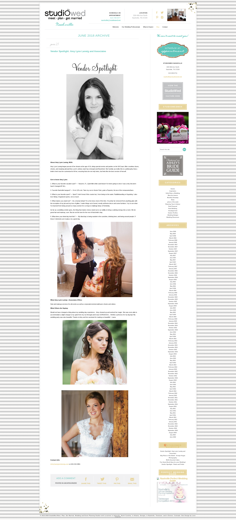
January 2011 (173, 421)
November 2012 (173, 373)
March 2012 (172, 391)
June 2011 (173, 410)
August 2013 (173, 354)
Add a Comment (66, 478)
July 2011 (173, 408)
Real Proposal (172, 206)
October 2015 (173, 301)
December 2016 (172, 271)
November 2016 (173, 273)
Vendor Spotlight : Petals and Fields (173, 464)
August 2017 (173, 253)
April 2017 (173, 262)
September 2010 (173, 430)
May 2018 (173, 233)
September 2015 (173, 303)
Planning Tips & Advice (172, 204)
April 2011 (173, 415)
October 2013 (173, 349)
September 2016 (173, 277)
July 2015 (173, 308)
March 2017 (172, 264)
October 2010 (173, 428)
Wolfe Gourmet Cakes (172, 460)
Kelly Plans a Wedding (173, 193)
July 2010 (173, 435)
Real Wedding (172, 208)
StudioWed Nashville (174, 446)
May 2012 (173, 386)
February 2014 (172, 341)
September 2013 (173, 351)
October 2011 (173, 402)
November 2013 (173, 347)
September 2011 (173, 404)
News (172, 199)
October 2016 (173, 275)
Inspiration (172, 191)
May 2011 (173, 413)
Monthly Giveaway (172, 197)
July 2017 (173, 255)
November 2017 (173, 246)
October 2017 (173, 249)
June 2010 (173, 437)
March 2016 (172, 290)
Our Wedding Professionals (131, 27)
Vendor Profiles (173, 213)
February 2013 (172, 367)
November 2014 (173, 325)
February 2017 (172, 266)
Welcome (116, 27)
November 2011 (173, 400)
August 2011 (173, 406)
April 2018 (173, 236)
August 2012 (173, 380)
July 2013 (173, 356)
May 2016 (173, 286)
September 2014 (173, 330)
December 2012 (172, 371)
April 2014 (173, 336)
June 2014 (173, 332)
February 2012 (172, 393)
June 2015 (173, 310)
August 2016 (173, 279)
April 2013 (173, 362)
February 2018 (172, 240)
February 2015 (172, 319)
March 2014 (172, 338)
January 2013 (173, 369)
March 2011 (172, 417)
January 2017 (173, 268)
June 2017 (173, 257)
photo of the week (172, 202)
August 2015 (173, 306)
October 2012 (173, 376)
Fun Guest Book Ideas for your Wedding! (173, 462)
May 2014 (173, 334)
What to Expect (148, 27)
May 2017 (173, 260)
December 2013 (172, 345)
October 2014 (173, 327)
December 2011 (172, 397)
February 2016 (172, 292)
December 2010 (172, 424)
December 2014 (172, 323)
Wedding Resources (172, 217)
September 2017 (173, 251)
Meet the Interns (173, 195)
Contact (165, 27)
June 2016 (173, 284)
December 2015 (172, 297)
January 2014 (173, 343)
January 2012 (173, 395)
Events (173, 189)
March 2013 (172, 365)
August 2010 (173, 432)
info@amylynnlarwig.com (59, 464)
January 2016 (173, 295)
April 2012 (173, 389)
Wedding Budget (173, 215)
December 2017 (172, 244)
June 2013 (173, 358)
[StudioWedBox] (173, 128)
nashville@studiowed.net (111, 20)
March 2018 (172, 238)
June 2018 (173, 231)
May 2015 (173, 312)
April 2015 (173, 314)
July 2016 (173, 281)
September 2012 (173, 378)
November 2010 (173, 426)
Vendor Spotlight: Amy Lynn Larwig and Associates (78, 51)
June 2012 (173, 384)
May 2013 (173, 360)
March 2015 (172, 316)
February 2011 (172, 419)
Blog (157, 27)
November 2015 (173, 299)
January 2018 (173, 242)
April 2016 (173, 288)
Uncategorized (172, 210)
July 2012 (173, 382)
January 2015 (173, 321)
